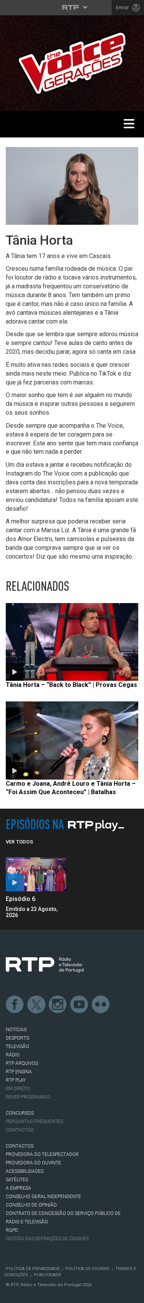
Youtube (79, 1005)
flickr (101, 1005)
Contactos (19, 1130)
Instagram (58, 1005)
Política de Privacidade (33, 1268)
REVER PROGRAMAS (28, 1097)
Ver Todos (19, 842)
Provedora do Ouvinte (33, 1163)
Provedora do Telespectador (42, 1154)
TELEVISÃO (17, 1046)
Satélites (17, 1179)
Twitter (36, 1005)
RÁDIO (13, 1055)
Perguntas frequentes (34, 1121)
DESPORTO (18, 1038)
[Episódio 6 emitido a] (36, 874)
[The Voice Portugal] (72, 62)
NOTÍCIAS (16, 1029)
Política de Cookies (87, 1268)
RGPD (12, 1230)
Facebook (15, 1005)
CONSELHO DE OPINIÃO (31, 1205)
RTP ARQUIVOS (22, 1063)
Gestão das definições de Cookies (47, 1238)
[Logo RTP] (45, 965)
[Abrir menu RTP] (72, 7)
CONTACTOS (19, 1146)
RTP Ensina (19, 1071)
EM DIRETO (18, 1088)
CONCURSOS (20, 1113)
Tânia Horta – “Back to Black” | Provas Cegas (71, 684)
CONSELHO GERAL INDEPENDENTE (43, 1196)
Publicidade (47, 1274)
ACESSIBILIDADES (24, 1171)
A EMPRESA (18, 1188)
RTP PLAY (16, 1080)
